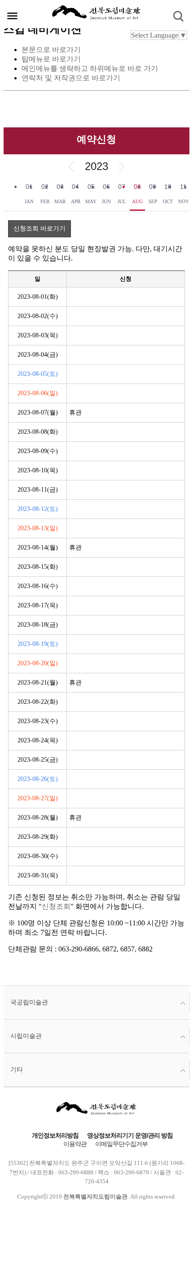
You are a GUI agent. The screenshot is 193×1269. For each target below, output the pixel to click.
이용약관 (75, 1144)
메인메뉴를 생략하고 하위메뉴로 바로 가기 (90, 68)
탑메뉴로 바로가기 (51, 59)
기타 (16, 1069)
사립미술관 (26, 1036)
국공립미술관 (29, 1002)
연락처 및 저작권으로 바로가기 (71, 78)
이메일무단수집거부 (121, 1144)
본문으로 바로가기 (51, 49)
